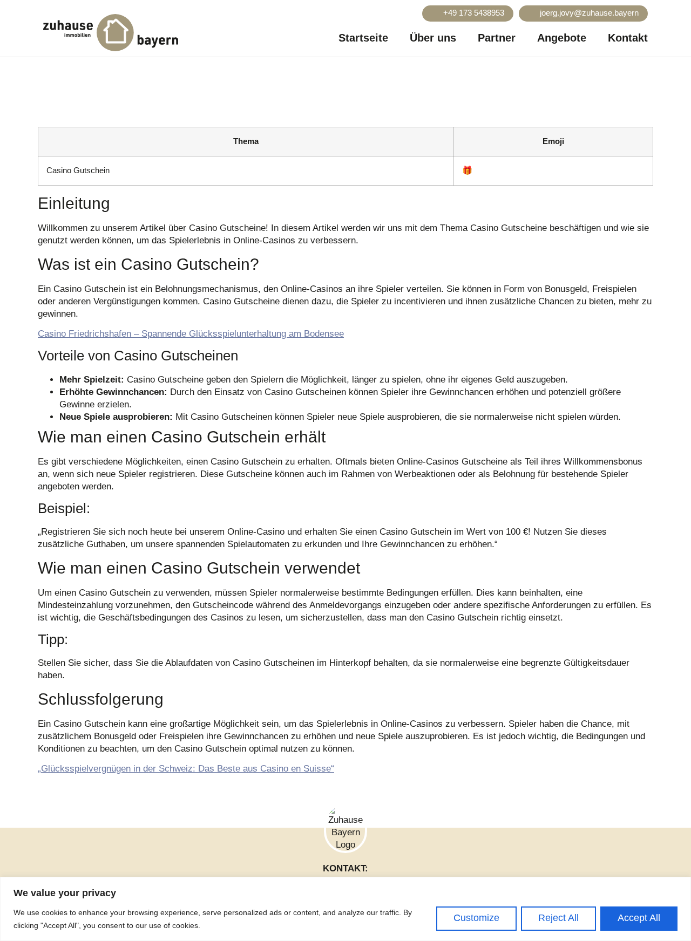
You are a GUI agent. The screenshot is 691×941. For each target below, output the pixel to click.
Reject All (558, 917)
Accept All (639, 917)
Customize (476, 917)
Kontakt (628, 38)
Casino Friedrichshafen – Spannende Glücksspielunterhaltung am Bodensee (191, 334)
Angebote (561, 38)
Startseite (363, 38)
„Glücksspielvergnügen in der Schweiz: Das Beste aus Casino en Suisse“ (186, 768)
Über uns (433, 38)
